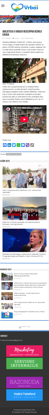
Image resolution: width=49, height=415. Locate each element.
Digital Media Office (28, 410)
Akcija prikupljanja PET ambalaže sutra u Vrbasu (29, 311)
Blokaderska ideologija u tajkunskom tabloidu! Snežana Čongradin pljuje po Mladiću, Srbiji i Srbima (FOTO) (24, 255)
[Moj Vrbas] (24, 7)
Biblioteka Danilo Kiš (14, 154)
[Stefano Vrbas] (24, 327)
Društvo (17, 38)
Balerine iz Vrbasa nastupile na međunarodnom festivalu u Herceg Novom (21, 223)
